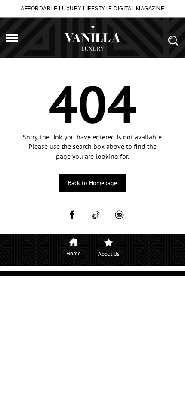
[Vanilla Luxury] (92, 38)
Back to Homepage (92, 183)
